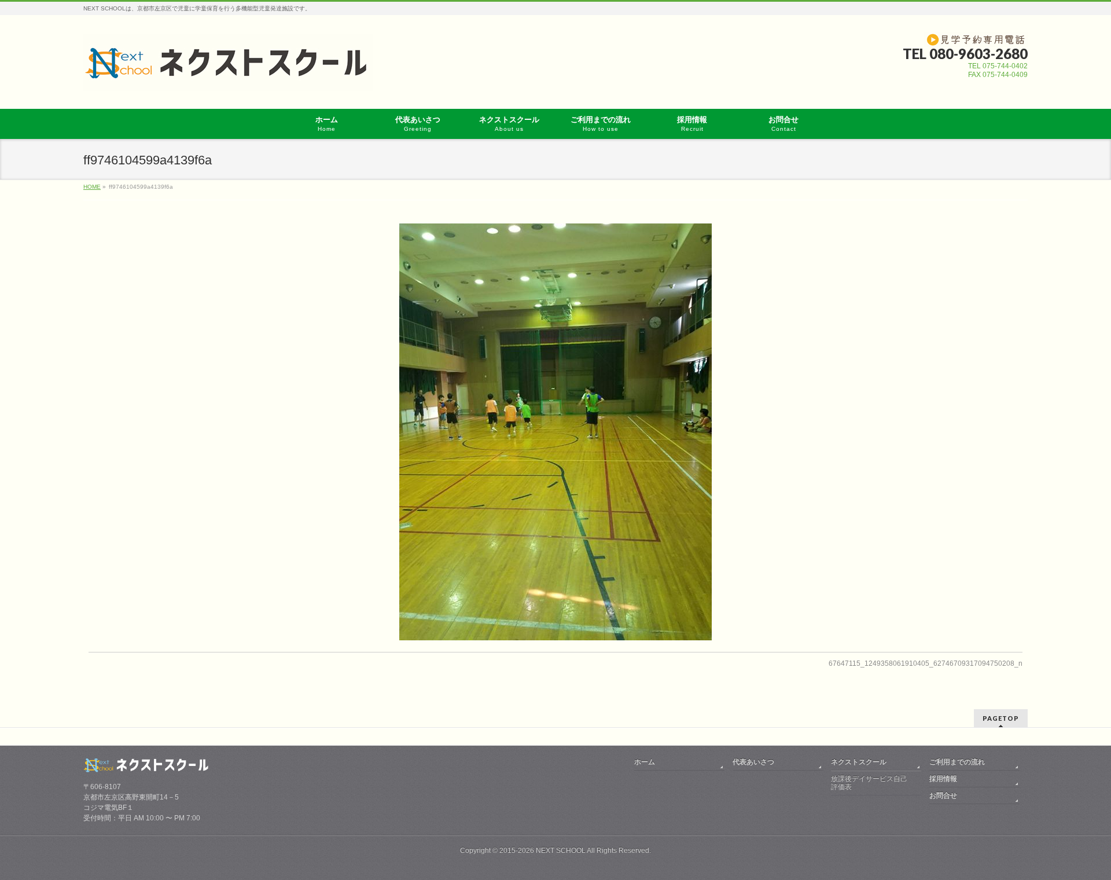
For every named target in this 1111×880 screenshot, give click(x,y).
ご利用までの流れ (957, 762)
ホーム (644, 762)
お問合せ (943, 795)
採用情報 (943, 779)
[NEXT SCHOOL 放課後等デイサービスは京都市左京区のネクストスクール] (228, 78)
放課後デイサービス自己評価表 (869, 783)
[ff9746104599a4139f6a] (555, 431)
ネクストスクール (858, 762)
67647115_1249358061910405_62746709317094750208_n (925, 663)
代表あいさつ (753, 762)
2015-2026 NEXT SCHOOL (542, 850)
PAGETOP (1001, 718)
